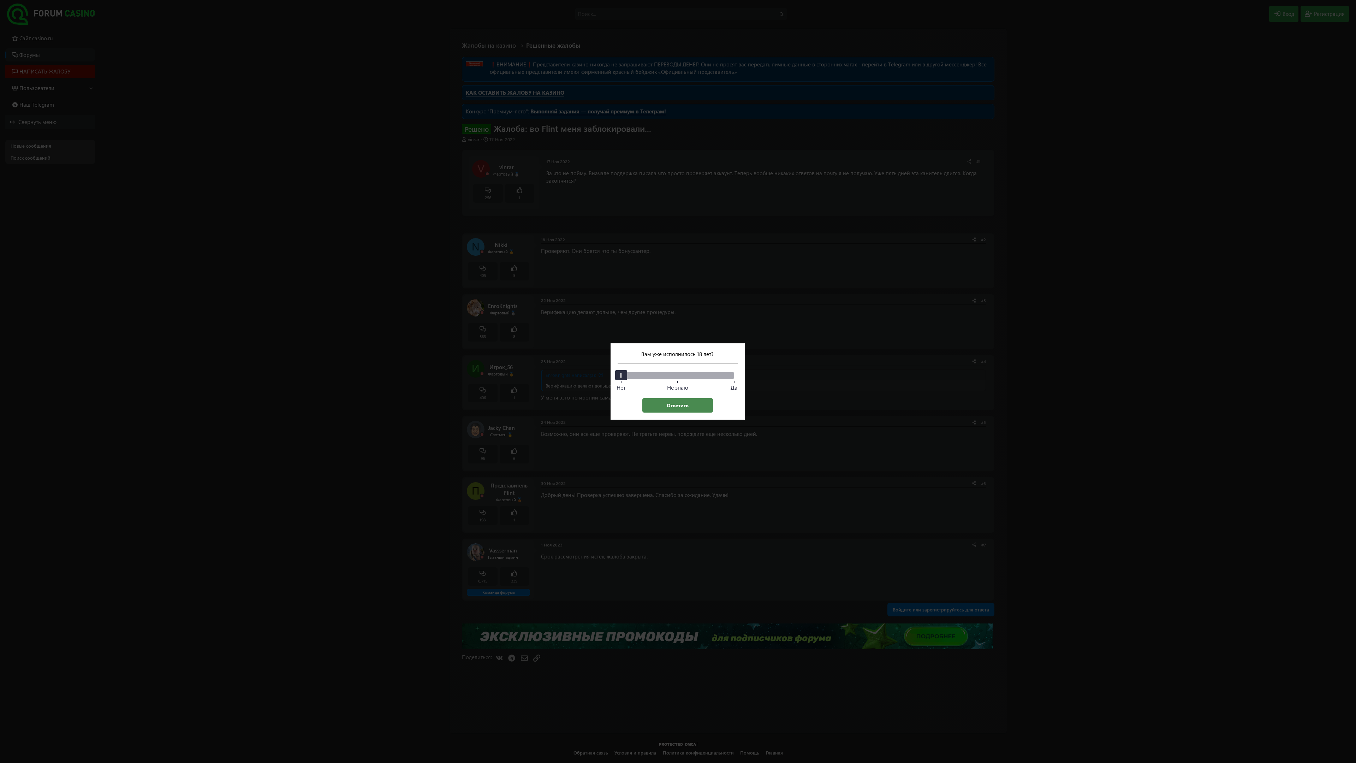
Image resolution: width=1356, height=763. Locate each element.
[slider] (621, 375)
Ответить (678, 405)
